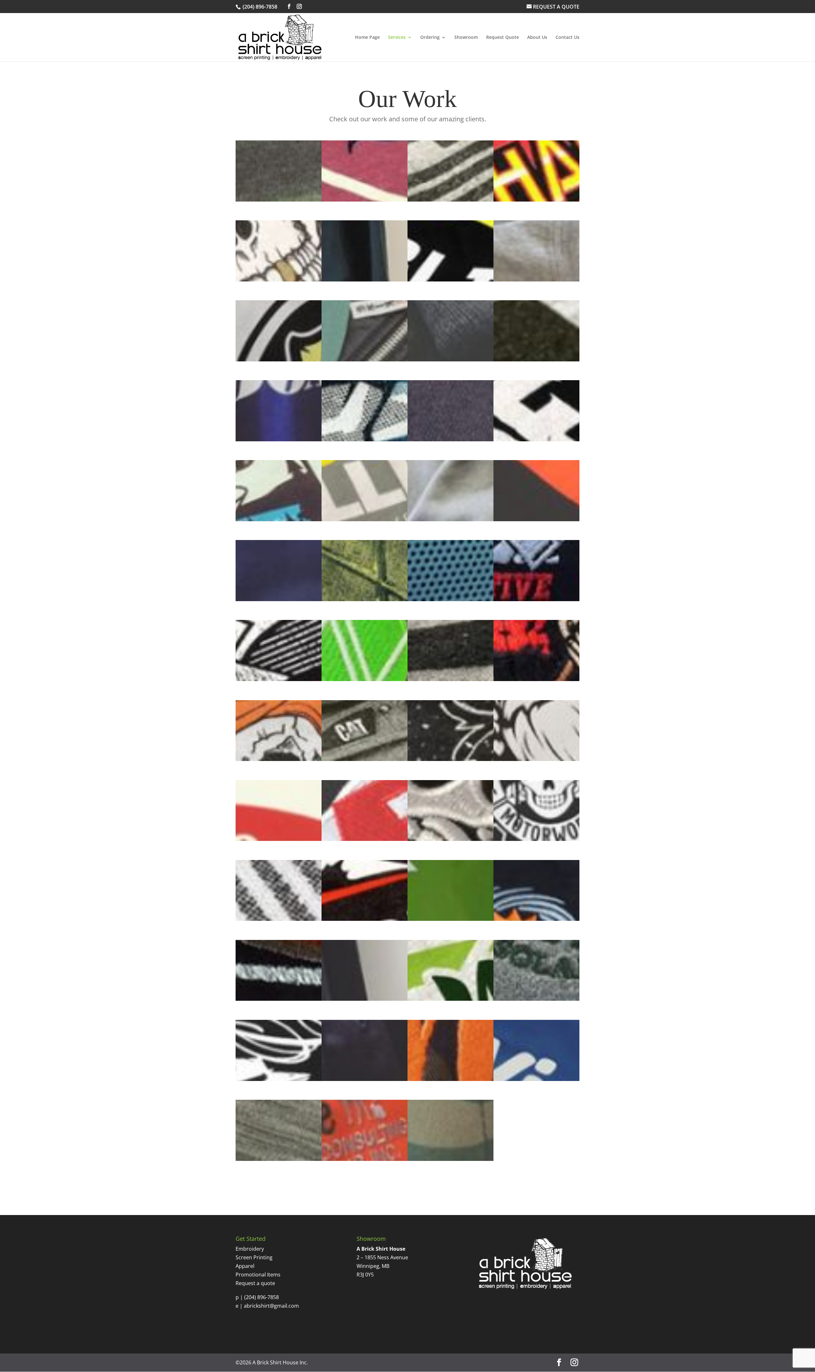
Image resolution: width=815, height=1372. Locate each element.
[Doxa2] (279, 439)
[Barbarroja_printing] (279, 279)
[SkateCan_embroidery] (279, 998)
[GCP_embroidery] (536, 519)
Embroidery (250, 1248)
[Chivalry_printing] (279, 359)
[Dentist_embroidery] (450, 359)
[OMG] (279, 838)
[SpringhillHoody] (365, 998)
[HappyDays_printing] (365, 599)
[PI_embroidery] (450, 838)
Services (397, 37)
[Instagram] (299, 6)
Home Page (367, 37)
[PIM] (536, 838)
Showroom (466, 37)
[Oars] (536, 759)
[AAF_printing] (536, 199)
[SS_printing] (450, 998)
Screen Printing (254, 1257)
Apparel (245, 1265)
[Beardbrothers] (365, 279)
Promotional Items (258, 1274)
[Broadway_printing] (536, 279)
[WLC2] (365, 1158)
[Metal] (365, 759)
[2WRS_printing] (450, 199)
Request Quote (502, 37)
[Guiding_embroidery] (279, 599)
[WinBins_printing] (536, 1079)
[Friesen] (450, 519)
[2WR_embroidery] (279, 199)
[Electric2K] (450, 439)
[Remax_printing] (279, 918)
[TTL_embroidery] (450, 1079)
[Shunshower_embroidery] (536, 918)
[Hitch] (450, 599)
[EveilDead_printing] (536, 439)
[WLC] (279, 1158)
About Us (537, 37)
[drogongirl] (365, 439)
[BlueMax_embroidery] (450, 279)
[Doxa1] (536, 359)
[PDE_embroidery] (365, 838)
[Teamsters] (365, 1079)
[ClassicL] (365, 359)
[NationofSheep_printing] (450, 759)
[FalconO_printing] (365, 519)
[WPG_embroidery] (450, 1158)
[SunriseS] (536, 998)
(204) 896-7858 (261, 1297)
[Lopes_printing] (450, 679)
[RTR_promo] (450, 918)
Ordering (430, 37)
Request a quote (255, 1283)
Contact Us (567, 37)
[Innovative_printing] (279, 679)
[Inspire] (365, 679)
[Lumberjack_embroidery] (536, 679)
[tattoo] (279, 1079)
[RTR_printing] (365, 918)
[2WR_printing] (365, 199)
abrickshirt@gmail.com (271, 1305)
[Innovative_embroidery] (536, 599)
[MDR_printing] (279, 759)
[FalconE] (279, 519)
